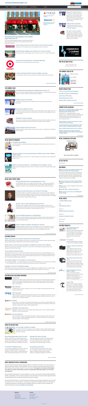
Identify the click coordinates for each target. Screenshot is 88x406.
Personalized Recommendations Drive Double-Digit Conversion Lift (19, 37)
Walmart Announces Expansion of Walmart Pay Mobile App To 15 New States (49, 23)
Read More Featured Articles (51, 83)
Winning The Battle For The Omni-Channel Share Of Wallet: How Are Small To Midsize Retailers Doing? (33, 154)
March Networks (16, 287)
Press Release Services (34, 397)
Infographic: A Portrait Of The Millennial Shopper (17, 266)
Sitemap (43, 403)
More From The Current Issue (51, 137)
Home (7, 7)
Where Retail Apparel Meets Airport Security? (16, 336)
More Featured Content (52, 272)
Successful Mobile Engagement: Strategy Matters (28, 215)
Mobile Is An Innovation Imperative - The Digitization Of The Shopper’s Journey (32, 165)
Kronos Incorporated (17, 314)
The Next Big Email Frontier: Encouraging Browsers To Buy (30, 181)
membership (30, 385)
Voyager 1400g (70, 282)
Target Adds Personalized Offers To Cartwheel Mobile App (30, 60)
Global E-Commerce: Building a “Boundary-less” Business (30, 224)
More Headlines (80, 135)
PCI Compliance (70, 239)
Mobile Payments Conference (66, 211)
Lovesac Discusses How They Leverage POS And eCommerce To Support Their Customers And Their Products (70, 182)
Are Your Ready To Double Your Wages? (25, 327)
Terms (46, 403)
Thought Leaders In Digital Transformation (69, 189)
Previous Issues (18, 395)
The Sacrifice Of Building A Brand (13, 347)
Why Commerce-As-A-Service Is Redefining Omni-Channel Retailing (70, 192)
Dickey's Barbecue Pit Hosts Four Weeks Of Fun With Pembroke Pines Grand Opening (70, 122)
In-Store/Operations (23, 7)
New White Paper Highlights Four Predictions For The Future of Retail (33, 51)
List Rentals (32, 395)
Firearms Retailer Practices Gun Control (26, 127)
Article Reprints (33, 394)
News (45, 7)
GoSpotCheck (15, 278)
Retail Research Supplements (20, 398)
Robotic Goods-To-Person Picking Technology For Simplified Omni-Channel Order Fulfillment (28, 245)
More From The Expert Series (51, 233)
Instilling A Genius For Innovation (24, 99)
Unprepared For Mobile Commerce (24, 109)
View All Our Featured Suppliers (50, 322)
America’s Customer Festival (66, 216)
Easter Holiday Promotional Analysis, (14, 251)
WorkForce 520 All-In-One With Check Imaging (75, 246)
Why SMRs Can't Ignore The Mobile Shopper (68, 93)
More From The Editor (52, 357)
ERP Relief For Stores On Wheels (24, 118)
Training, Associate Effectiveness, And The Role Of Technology (31, 191)
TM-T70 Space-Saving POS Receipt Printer (74, 258)
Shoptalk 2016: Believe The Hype (38, 336)
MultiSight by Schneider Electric (20, 308)
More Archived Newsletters (78, 103)
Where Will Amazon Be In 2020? (66, 98)
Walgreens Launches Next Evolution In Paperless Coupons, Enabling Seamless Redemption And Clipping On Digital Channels (70, 132)
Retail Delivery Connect (65, 206)
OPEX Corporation (16, 293)
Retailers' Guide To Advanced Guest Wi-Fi (68, 100)
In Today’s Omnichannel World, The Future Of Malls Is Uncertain (32, 73)
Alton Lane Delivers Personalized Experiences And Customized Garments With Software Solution (70, 170)
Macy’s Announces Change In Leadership (48, 16)
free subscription (21, 385)
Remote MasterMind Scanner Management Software (73, 228)
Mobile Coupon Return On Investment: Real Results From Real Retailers (22, 238)
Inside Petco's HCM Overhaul (65, 95)
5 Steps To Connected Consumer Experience (68, 91)
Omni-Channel (13, 7)
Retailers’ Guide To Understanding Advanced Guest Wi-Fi (30, 203)
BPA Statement (33, 398)
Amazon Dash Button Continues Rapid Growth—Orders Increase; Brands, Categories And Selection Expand (70, 125)
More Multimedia (80, 195)
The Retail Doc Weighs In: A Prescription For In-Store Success (20, 260)
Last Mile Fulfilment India (65, 200)
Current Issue (17, 394)
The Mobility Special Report (19, 142)
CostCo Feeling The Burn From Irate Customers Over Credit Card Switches (34, 45)
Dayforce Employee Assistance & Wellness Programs (74, 270)
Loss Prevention (33, 7)
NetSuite (14, 300)
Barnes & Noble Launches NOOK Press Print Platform (70, 128)
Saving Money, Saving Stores (37, 347)
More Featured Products (79, 294)
